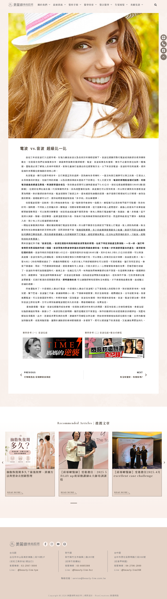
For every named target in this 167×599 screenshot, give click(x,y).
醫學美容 (89, 4)
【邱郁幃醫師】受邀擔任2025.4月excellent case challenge (137, 474)
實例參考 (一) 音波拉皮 (35, 332)
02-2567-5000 (29, 565)
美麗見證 (135, 4)
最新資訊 (58, 4)
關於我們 (42, 4)
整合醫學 (104, 4)
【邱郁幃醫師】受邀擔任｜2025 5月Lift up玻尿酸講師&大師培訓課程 (83, 475)
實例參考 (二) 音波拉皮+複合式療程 (103, 332)
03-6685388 (83, 565)
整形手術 (73, 4)
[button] (155, 5)
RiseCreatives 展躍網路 (107, 595)
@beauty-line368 (131, 569)
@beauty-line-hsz (82, 569)
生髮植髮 (120, 4)
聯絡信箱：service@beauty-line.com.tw (83, 578)
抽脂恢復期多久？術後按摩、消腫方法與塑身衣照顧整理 (30, 474)
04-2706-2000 (133, 565)
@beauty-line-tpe (28, 569)
